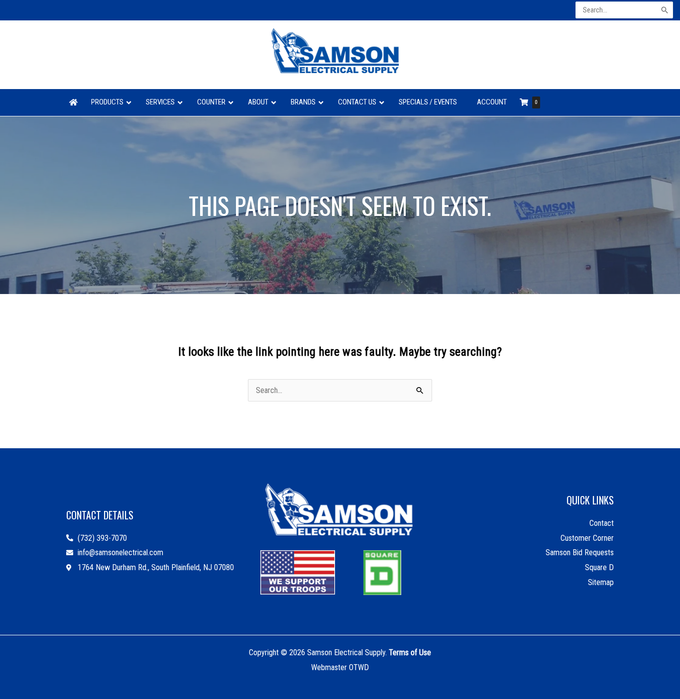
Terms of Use (410, 652)
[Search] (665, 10)
